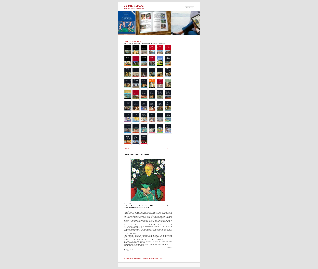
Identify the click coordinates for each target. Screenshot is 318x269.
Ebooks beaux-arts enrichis (145, 36)
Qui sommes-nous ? (128, 258)
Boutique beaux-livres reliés (130, 36)
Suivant (169, 148)
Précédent (127, 148)
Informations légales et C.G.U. (155, 258)
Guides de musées (172, 36)
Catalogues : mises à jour (159, 36)
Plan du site (145, 258)
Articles (180, 36)
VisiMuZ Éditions (134, 6)
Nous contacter (137, 258)
